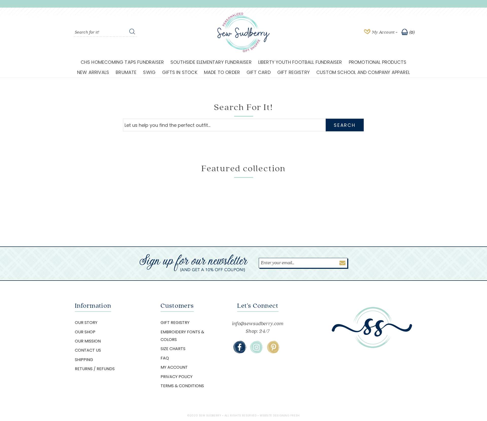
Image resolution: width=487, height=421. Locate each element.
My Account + (384, 32)
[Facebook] (239, 347)
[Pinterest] (273, 347)
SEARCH (344, 125)
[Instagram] (256, 347)
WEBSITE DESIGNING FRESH (280, 415)
